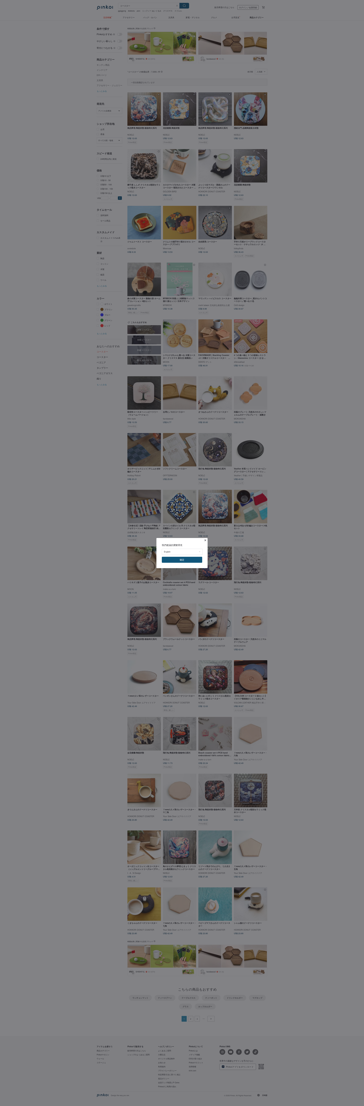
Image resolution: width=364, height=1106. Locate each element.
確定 (182, 559)
